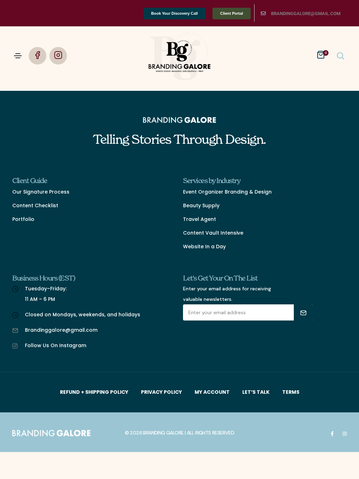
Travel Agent (199, 219)
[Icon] (263, 13)
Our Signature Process (40, 191)
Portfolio (23, 219)
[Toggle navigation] (18, 55)
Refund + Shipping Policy (94, 392)
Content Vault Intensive (213, 232)
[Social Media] (332, 433)
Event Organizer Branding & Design (227, 191)
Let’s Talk (256, 392)
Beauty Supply (201, 205)
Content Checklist (35, 205)
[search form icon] (339, 55)
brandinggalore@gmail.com (305, 13)
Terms (290, 392)
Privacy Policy (161, 392)
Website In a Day (204, 246)
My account (212, 392)
